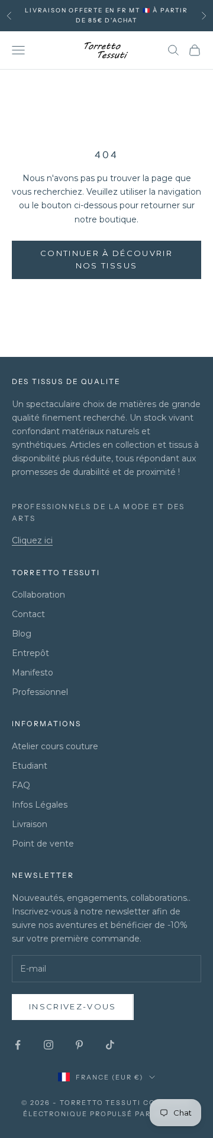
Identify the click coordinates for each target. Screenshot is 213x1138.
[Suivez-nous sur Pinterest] (79, 1045)
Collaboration (38, 594)
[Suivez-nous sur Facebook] (18, 1045)
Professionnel (40, 692)
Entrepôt (30, 653)
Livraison (29, 824)
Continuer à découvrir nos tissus (106, 259)
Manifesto (32, 672)
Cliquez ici (32, 540)
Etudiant (29, 765)
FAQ (21, 785)
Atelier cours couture (55, 746)
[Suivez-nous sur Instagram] (48, 1045)
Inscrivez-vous (73, 1006)
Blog (21, 633)
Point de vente (43, 843)
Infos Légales (39, 804)
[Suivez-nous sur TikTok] (110, 1045)
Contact (28, 614)
